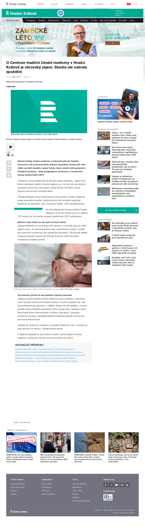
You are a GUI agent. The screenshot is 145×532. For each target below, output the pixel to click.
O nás (94, 20)
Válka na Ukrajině (18, 484)
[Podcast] (8, 155)
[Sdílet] (12, 155)
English (131, 510)
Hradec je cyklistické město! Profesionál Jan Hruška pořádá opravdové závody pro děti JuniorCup (125, 180)
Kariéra (75, 494)
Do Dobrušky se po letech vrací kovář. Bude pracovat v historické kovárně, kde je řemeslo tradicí (125, 227)
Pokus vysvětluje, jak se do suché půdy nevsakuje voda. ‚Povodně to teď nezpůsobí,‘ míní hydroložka (123, 458)
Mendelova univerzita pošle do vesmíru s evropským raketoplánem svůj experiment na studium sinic (125, 193)
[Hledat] (136, 4)
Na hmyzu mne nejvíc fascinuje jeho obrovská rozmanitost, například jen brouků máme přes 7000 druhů (124, 152)
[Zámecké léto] (72, 40)
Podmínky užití (121, 510)
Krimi (113, 103)
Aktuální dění (12, 20)
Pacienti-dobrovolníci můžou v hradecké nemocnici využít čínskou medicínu (45, 349)
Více (132, 20)
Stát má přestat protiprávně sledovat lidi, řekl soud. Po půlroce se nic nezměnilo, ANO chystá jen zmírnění (54, 458)
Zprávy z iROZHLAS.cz (17, 430)
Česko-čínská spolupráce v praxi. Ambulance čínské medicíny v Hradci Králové (46, 361)
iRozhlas (40, 4)
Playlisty (66, 20)
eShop (13, 494)
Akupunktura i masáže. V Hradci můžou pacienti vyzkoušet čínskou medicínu (45, 358)
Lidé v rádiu (77, 491)
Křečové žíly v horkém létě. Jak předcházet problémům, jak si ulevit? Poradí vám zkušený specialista (125, 167)
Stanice (84, 4)
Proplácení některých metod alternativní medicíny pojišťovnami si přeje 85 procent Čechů (50, 355)
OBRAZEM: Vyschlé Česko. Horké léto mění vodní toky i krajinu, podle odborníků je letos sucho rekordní (89, 458)
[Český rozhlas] (16, 4)
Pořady (41, 20)
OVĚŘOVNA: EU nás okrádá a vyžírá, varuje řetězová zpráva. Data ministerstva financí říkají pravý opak (19, 458)
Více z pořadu (105, 220)
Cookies (98, 510)
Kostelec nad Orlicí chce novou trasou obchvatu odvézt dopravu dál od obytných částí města (124, 261)
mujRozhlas (69, 4)
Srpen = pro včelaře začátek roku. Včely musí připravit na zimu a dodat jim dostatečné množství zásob (124, 138)
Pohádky (102, 107)
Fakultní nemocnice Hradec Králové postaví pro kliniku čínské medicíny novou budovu (49, 352)
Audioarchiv (120, 13)
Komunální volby (18, 487)
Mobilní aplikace (48, 494)
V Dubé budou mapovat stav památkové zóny (123, 236)
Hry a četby (103, 103)
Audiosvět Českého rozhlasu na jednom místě (114, 122)
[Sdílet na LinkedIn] (8, 175)
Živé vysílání (104, 111)
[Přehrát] (10, 147)
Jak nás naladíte (108, 20)
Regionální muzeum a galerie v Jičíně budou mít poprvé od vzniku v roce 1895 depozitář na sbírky (124, 249)
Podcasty (46, 491)
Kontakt (123, 20)
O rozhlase (99, 4)
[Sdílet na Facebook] (8, 163)
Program (54, 4)
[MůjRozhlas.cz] (10, 87)
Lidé (76, 20)
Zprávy (27, 77)
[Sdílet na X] (8, 169)
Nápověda (76, 487)
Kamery (118, 15)
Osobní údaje (108, 510)
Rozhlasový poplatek (81, 501)
